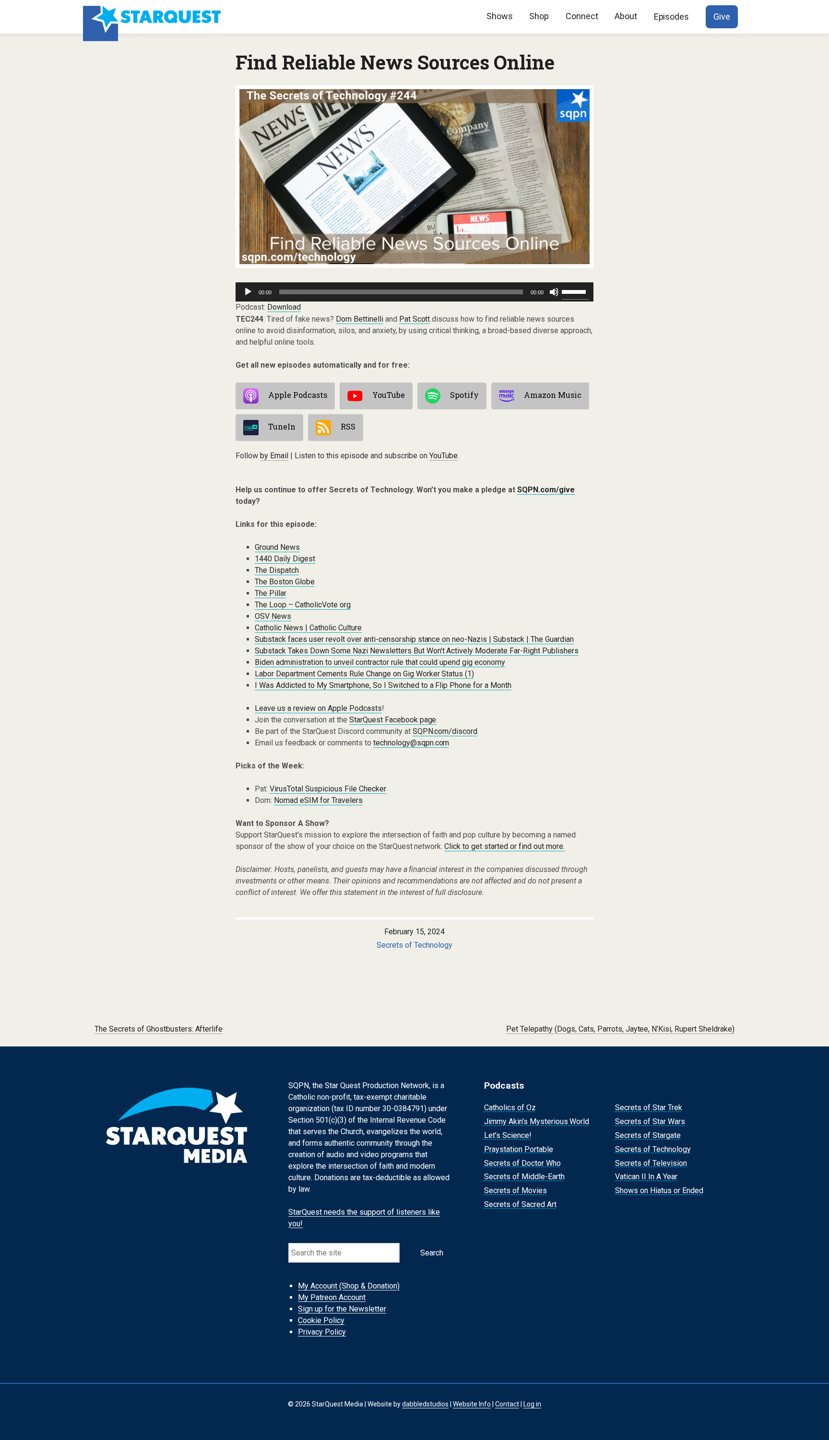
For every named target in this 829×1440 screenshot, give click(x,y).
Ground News (277, 547)
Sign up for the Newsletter (342, 1308)
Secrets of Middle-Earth (524, 1177)
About (626, 16)
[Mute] (554, 292)
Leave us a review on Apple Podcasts (318, 708)
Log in (532, 1404)
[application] (414, 292)
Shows (499, 16)
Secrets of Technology (414, 945)
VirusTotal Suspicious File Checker (328, 788)
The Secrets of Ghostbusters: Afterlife (159, 1029)
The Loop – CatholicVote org (303, 604)
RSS (348, 426)
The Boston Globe (285, 581)
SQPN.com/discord (445, 731)
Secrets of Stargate (648, 1135)
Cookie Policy (321, 1320)
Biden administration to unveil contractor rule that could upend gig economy (380, 662)
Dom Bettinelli (359, 319)
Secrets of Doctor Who (522, 1163)
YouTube (388, 395)
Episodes (671, 17)
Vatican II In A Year (646, 1177)
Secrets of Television (651, 1163)
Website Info (472, 1404)
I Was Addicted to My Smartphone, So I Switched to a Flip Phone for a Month (383, 685)
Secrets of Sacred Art (520, 1204)
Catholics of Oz (510, 1108)
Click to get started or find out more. (504, 846)
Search (431, 1252)
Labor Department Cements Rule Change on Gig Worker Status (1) (364, 673)
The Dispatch (277, 570)
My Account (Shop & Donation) (349, 1285)
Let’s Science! (508, 1135)
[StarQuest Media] (153, 17)
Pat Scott (414, 319)
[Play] (248, 292)
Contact (507, 1404)
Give (721, 17)
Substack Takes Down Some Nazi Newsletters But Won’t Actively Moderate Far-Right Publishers (417, 650)
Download (284, 307)
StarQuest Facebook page (393, 719)
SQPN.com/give (546, 489)
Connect (582, 16)
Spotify (464, 395)
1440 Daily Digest (285, 558)
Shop (539, 16)
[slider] (575, 291)
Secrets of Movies (515, 1190)
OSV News (273, 616)
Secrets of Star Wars (650, 1121)
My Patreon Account (332, 1297)
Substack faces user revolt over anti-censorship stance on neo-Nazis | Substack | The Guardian (414, 639)
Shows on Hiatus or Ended (659, 1190)
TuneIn (282, 426)
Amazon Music (552, 395)
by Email (274, 455)
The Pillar (270, 593)
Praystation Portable (518, 1149)
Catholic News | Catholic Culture (308, 627)
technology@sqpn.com (411, 742)
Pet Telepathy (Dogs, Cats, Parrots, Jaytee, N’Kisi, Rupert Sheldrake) (620, 1029)
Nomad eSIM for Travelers (318, 800)
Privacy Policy (322, 1331)
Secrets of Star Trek (648, 1108)
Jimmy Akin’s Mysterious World (537, 1121)
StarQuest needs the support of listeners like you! (364, 1218)
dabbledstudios (425, 1404)
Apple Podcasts (297, 395)
